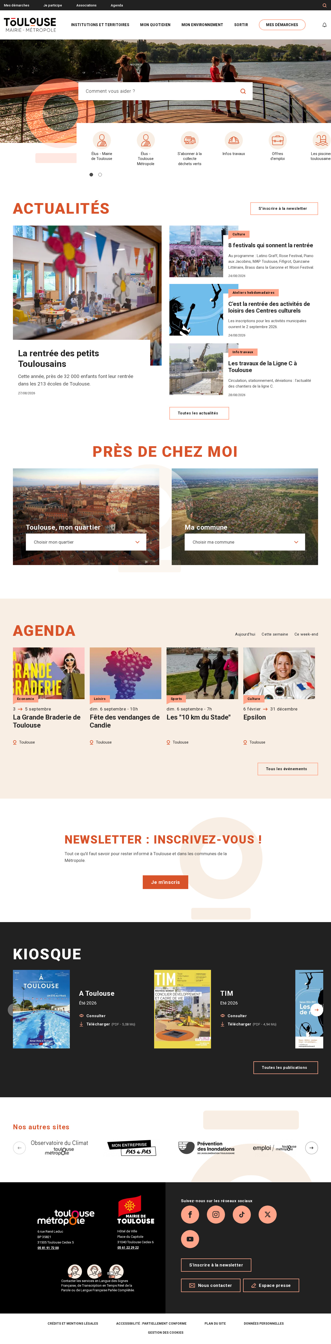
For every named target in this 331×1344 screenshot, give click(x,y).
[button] (91, 174)
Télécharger (111, 1024)
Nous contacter (215, 1285)
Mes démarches (16, 5)
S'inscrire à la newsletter (283, 208)
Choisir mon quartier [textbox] (54, 542)
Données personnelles (264, 1323)
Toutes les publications (284, 1067)
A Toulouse (97, 993)
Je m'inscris (165, 882)
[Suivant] (311, 1147)
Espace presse (275, 1285)
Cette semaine (275, 634)
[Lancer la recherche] (243, 91)
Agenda (117, 5)
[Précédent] (19, 1147)
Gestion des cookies (165, 1332)
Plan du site (215, 1323)
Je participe (52, 5)
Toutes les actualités (198, 413)
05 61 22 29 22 (128, 1247)
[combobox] (156, 91)
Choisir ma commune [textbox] (213, 542)
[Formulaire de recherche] (324, 5)
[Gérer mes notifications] (324, 25)
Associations (86, 5)
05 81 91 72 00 (48, 1248)
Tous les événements (286, 769)
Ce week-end (306, 634)
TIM (226, 993)
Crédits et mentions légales (73, 1323)
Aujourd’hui (245, 634)
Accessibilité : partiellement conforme (151, 1323)
